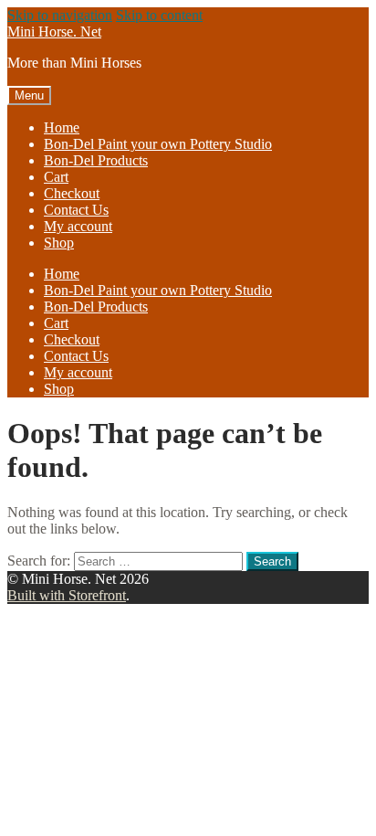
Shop (59, 242)
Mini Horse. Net (54, 31)
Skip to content (159, 15)
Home (61, 127)
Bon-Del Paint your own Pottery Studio (158, 144)
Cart (56, 177)
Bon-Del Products (96, 160)
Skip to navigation (59, 15)
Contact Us (76, 209)
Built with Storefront (66, 595)
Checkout (71, 193)
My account (78, 226)
